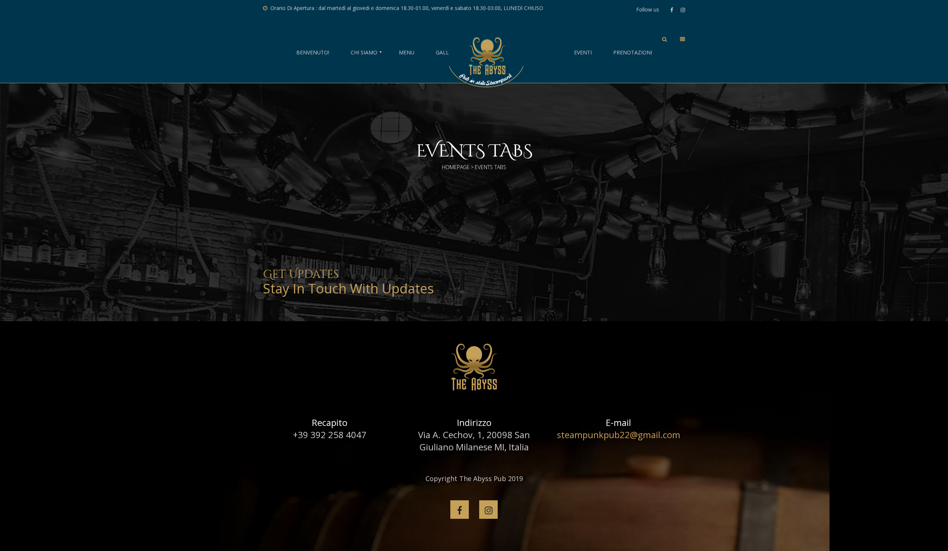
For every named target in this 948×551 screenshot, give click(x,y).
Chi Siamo (364, 52)
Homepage (456, 167)
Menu (406, 52)
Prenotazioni (632, 52)
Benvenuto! (312, 52)
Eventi (583, 52)
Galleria (448, 52)
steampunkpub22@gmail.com (618, 435)
